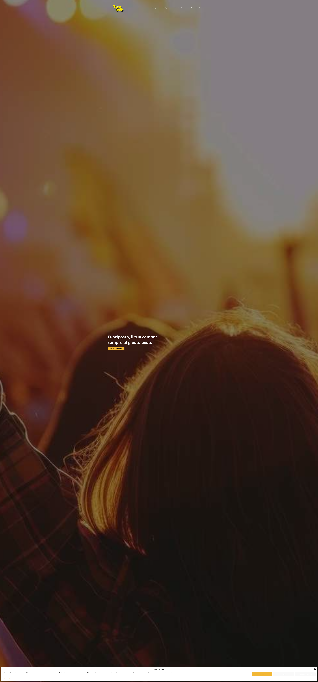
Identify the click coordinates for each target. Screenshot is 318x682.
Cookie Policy (5, 678)
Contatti (204, 8)
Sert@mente (167, 8)
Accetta (262, 674)
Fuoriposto (155, 8)
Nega (283, 674)
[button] (315, 669)
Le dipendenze (180, 8)
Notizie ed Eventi (194, 8)
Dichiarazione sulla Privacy (15, 678)
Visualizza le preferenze (305, 674)
